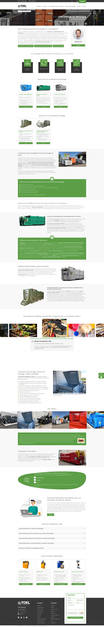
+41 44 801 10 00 (23, 1)
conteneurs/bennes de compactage (56, 219)
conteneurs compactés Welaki (30, 34)
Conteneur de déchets (41, 618)
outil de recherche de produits (61, 475)
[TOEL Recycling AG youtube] (21, 617)
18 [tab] (83, 393)
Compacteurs (39, 613)
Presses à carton (40, 607)
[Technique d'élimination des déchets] (27, 603)
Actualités (53, 617)
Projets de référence (55, 615)
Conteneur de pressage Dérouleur (43, 46)
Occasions (39, 615)
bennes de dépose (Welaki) (61, 221)
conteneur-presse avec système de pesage (76, 293)
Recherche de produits (70, 6)
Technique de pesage (58, 46)
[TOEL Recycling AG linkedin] (18, 617)
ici (24, 194)
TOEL (20, 11)
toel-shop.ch (53, 622)
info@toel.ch (33, 1)
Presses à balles (40, 609)
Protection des (39, 626)
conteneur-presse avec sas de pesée (74, 292)
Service (78, 6)
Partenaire (53, 611)
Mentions (32, 626)
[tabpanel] (69, 383)
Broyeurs (39, 617)
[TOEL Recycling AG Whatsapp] (24, 617)
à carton (56, 505)
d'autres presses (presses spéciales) (70, 505)
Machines (45, 6)
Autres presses (40, 611)
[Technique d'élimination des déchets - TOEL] (22, 6)
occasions (27, 455)
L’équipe (52, 607)
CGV (46, 626)
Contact (84, 6)
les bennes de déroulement (73, 221)
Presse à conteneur (41, 622)
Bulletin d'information (55, 618)
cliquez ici (49, 232)
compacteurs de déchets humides (43, 40)
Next (102, 329)
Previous (2, 329)
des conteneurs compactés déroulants (57, 37)
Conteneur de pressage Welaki (26, 46)
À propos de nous (54, 609)
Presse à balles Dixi (41, 620)
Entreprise (38, 6)
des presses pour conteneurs (61, 507)
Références (53, 613)
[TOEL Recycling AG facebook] (26, 617)
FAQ (51, 620)
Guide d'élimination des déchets (56, 6)
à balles (60, 505)
